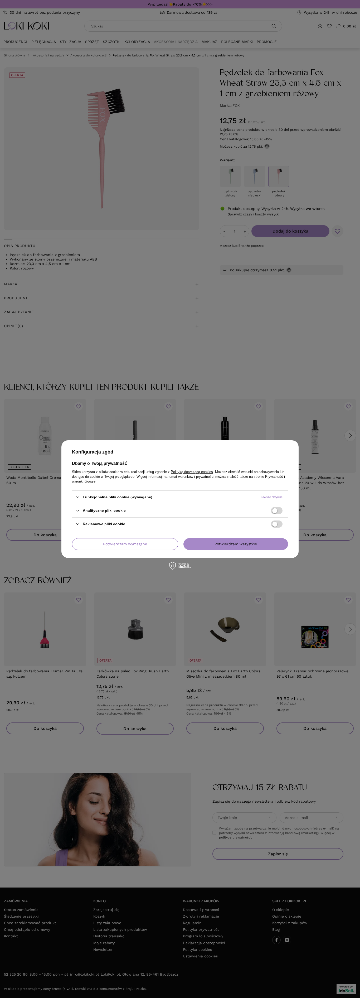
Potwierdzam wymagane (125, 544)
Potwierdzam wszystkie (236, 544)
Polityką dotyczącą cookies (192, 472)
